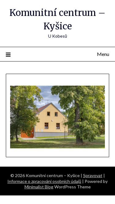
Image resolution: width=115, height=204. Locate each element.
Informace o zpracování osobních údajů (44, 181)
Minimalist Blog (39, 186)
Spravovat (92, 175)
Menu (103, 54)
